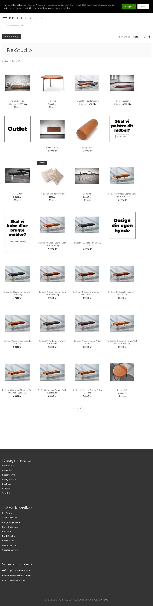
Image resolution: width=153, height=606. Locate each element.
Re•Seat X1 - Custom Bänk (87, 100)
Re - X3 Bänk (17, 193)
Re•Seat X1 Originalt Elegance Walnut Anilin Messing (122, 342)
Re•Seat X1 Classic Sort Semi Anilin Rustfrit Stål (87, 244)
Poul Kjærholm (9, 536)
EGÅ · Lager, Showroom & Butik (16, 570)
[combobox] (39, 25)
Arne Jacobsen (9, 517)
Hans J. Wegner (10, 527)
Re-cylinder (87, 147)
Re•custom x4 (52, 147)
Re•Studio (7, 513)
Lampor (6, 488)
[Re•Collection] (46, 18)
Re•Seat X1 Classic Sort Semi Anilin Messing (17, 293)
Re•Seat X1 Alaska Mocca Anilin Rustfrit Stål (52, 342)
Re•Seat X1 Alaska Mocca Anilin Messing (87, 342)
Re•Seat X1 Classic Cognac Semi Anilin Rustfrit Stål (122, 195)
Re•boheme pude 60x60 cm (52, 193)
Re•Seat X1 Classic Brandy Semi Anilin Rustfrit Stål (87, 293)
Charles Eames (10, 550)
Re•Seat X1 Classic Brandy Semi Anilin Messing (52, 293)
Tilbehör (6, 493)
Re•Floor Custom (122, 100)
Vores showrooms (17, 564)
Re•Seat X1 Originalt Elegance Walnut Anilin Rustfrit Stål (17, 391)
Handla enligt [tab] (11, 36)
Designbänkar (9, 479)
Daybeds (7, 484)
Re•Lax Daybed (17, 100)
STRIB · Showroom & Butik (13, 580)
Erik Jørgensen (9, 545)
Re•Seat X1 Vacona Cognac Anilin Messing (87, 391)
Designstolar (9, 465)
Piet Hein (7, 531)
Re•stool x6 (122, 390)
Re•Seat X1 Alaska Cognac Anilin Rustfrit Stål (122, 293)
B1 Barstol (87, 193)
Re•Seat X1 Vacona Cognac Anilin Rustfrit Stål (52, 391)
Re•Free (52, 100)
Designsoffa (8, 474)
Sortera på (124, 36)
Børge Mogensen (11, 522)
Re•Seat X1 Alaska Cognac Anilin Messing (17, 342)
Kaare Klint (8, 540)
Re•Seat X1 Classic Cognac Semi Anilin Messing (52, 244)
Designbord (8, 470)
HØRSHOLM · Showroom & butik (16, 575)
